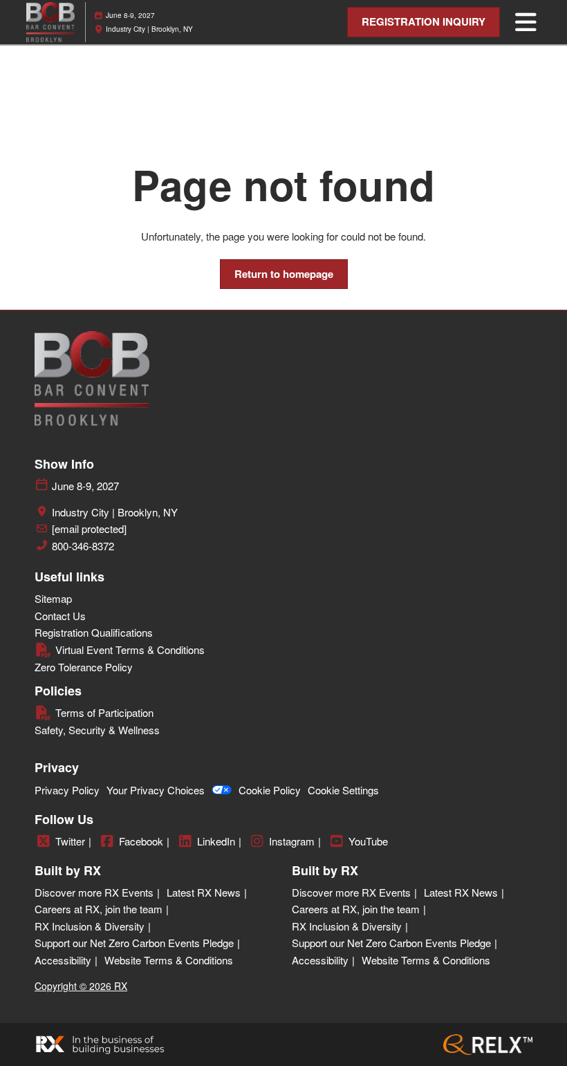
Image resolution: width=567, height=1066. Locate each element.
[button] (423, 22)
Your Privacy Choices (155, 790)
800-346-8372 (83, 546)
